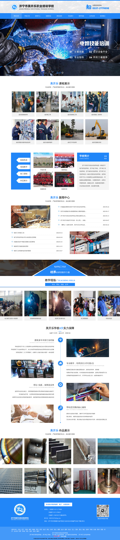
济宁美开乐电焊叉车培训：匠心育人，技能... (73, 220)
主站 (19, 529)
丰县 (27, 531)
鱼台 (69, 529)
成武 (30, 531)
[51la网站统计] (57, 536)
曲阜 (87, 529)
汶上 (73, 529)
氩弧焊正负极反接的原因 (21, 246)
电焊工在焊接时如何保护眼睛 (22, 250)
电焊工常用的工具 (19, 233)
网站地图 (63, 536)
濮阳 (58, 529)
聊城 (33, 529)
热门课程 (23, 174)
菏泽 (37, 529)
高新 (102, 529)
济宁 (23, 529)
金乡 (62, 529)
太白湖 (16, 531)
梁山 (80, 529)
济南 (26, 529)
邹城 (91, 529)
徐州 (51, 529)
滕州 (38, 531)
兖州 (98, 529)
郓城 (23, 531)
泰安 (30, 529)
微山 (84, 529)
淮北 (55, 529)
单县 (34, 531)
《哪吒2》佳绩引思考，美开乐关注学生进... (73, 225)
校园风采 (23, 160)
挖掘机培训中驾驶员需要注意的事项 (24, 241)
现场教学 (23, 167)
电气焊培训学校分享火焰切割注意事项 (25, 237)
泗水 (76, 529)
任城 (94, 529)
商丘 (48, 529)
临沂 (44, 529)
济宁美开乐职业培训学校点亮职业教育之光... (73, 216)
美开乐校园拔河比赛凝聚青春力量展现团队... (73, 211)
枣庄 (41, 529)
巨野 (20, 531)
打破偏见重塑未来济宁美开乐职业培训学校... (73, 207)
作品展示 (23, 181)
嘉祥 (66, 529)
